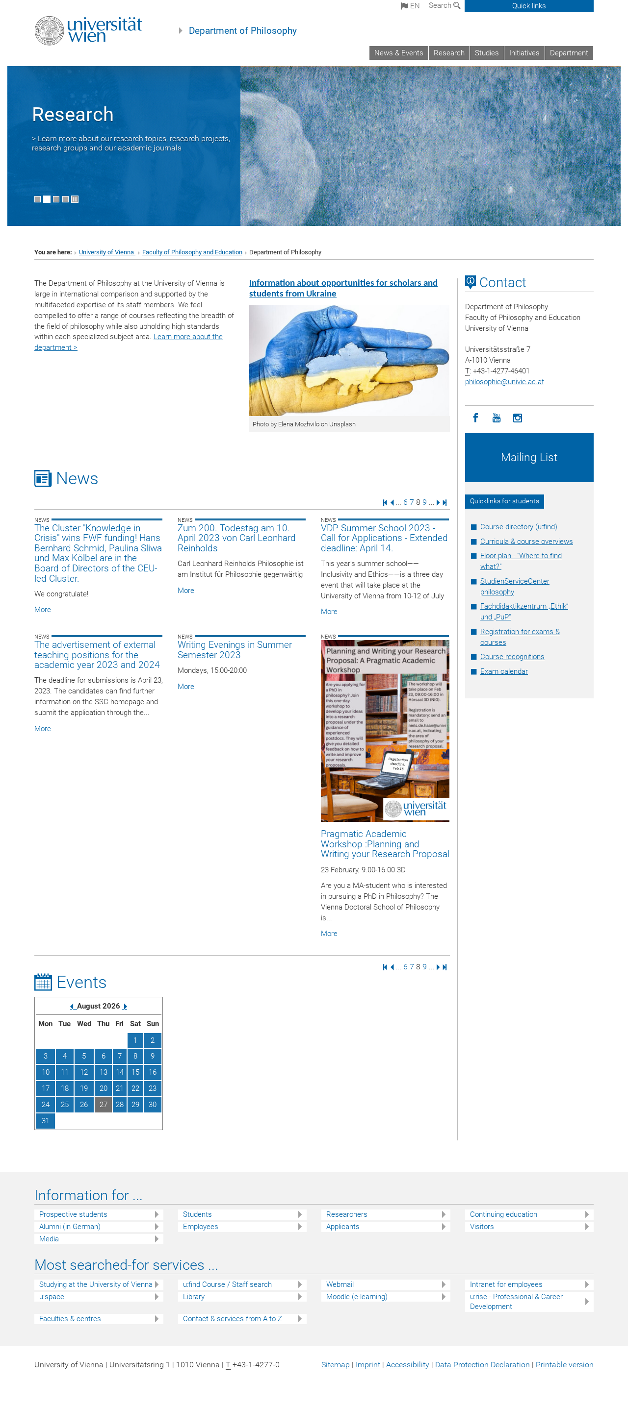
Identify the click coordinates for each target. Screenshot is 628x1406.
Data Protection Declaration (482, 1364)
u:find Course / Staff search (227, 1284)
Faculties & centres (70, 1318)
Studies (487, 53)
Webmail (340, 1284)
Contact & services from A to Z (232, 1318)
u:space (51, 1296)
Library (194, 1296)
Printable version (565, 1364)
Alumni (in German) (70, 1226)
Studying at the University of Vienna (96, 1284)
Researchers (346, 1214)
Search (441, 5)
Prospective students (73, 1214)
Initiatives (524, 53)
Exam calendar (504, 671)
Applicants (343, 1226)
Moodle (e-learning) (357, 1296)
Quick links (529, 5)
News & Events (398, 53)
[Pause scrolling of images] (74, 199)
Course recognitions (512, 656)
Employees (200, 1226)
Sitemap (335, 1364)
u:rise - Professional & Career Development (516, 1301)
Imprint (368, 1364)
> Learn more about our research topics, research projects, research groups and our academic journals (131, 143)
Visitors (482, 1226)
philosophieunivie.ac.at (504, 381)
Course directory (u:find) (518, 526)
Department (569, 53)
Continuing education (503, 1214)
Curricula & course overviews (526, 541)
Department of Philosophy (243, 30)
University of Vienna (107, 252)
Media (49, 1238)
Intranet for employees (506, 1284)
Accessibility (407, 1364)
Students (197, 1214)
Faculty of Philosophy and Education (192, 252)
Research (449, 53)
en (414, 5)
